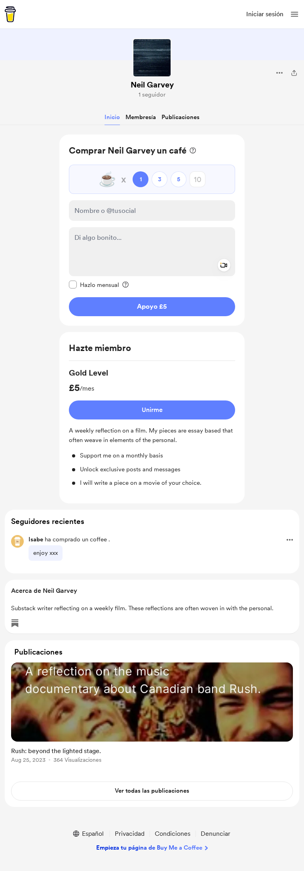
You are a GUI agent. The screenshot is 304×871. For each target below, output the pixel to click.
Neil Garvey (152, 84)
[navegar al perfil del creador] (152, 58)
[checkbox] (94, 284)
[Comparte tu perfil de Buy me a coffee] (294, 72)
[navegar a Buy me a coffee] (10, 14)
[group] (152, 427)
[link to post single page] (152, 714)
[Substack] (15, 623)
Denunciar (215, 833)
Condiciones (172, 833)
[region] (152, 230)
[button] (294, 14)
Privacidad (129, 833)
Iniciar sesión (264, 14)
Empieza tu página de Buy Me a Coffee (149, 847)
